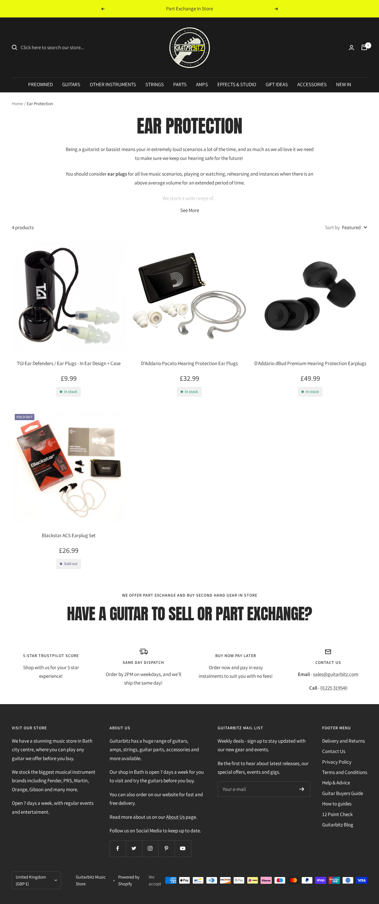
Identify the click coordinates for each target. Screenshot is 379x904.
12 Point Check (337, 814)
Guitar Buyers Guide (342, 793)
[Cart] (364, 47)
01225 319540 (333, 688)
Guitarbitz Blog (337, 824)
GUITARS (71, 84)
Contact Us (333, 751)
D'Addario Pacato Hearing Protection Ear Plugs (189, 363)
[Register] (301, 789)
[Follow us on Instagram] (150, 848)
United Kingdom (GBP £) (31, 880)
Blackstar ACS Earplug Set (69, 535)
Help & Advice (336, 782)
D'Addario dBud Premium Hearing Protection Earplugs (310, 363)
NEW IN (343, 84)
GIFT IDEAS (277, 84)
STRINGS (154, 84)
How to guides (336, 803)
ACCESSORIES (312, 84)
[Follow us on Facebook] (118, 848)
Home (17, 103)
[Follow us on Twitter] (134, 848)
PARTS (180, 84)
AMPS (202, 84)
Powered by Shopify (128, 880)
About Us (175, 817)
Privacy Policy (336, 762)
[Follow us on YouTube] (183, 848)
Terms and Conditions (344, 772)
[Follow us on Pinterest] (166, 848)
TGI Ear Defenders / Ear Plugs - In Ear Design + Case (69, 363)
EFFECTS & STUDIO (236, 84)
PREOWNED (40, 84)
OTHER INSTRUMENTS (113, 84)
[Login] (351, 47)
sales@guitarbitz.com (335, 674)
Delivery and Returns (343, 741)
